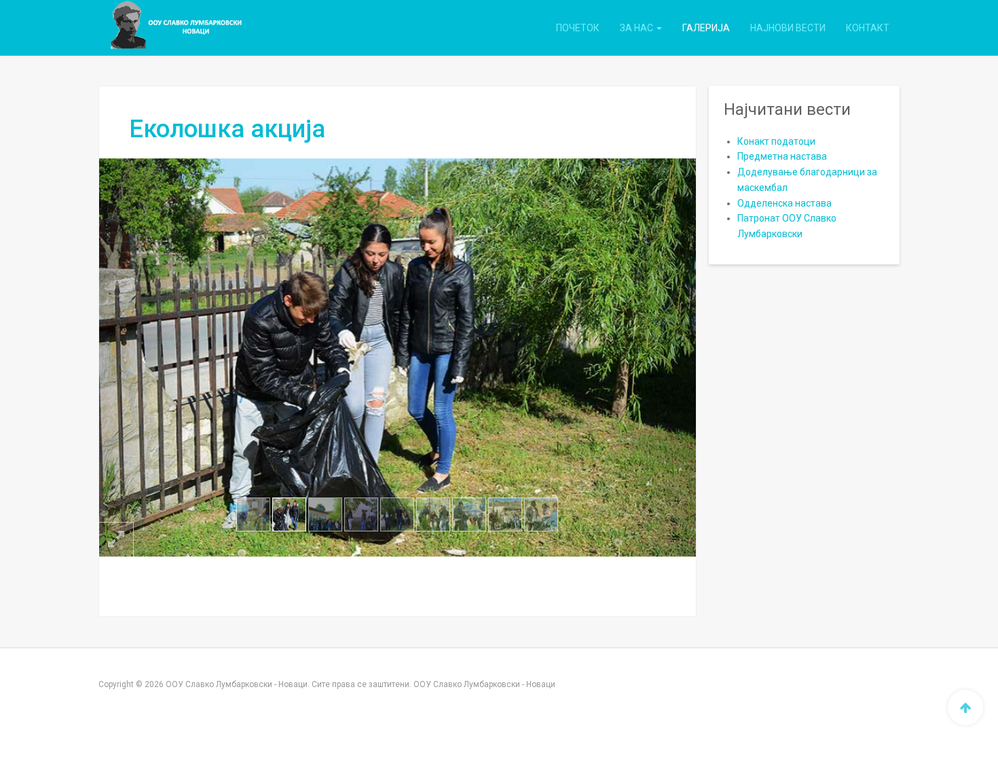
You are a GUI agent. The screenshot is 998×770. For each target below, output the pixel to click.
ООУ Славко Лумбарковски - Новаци (484, 684)
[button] (144, 357)
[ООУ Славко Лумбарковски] (160, 28)
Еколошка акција (227, 129)
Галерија (706, 27)
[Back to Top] (965, 707)
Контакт (867, 27)
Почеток (577, 27)
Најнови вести (788, 27)
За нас (637, 27)
